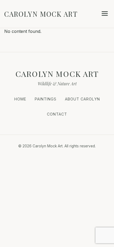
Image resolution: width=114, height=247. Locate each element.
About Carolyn (82, 99)
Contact (57, 114)
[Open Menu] (105, 13)
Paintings (45, 99)
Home (20, 99)
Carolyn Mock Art (41, 13)
